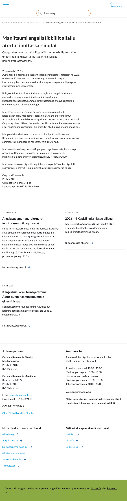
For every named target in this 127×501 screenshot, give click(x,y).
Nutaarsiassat (33, 22)
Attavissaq (8, 434)
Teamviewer (8, 465)
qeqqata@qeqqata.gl (21, 394)
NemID (70, 440)
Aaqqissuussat (10, 440)
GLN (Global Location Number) (18, 413)
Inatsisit (70, 434)
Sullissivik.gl (72, 446)
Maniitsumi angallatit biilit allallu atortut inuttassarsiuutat (73, 22)
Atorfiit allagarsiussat (13, 452)
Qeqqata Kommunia (12, 22)
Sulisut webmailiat (12, 459)
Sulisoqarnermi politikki (15, 446)
